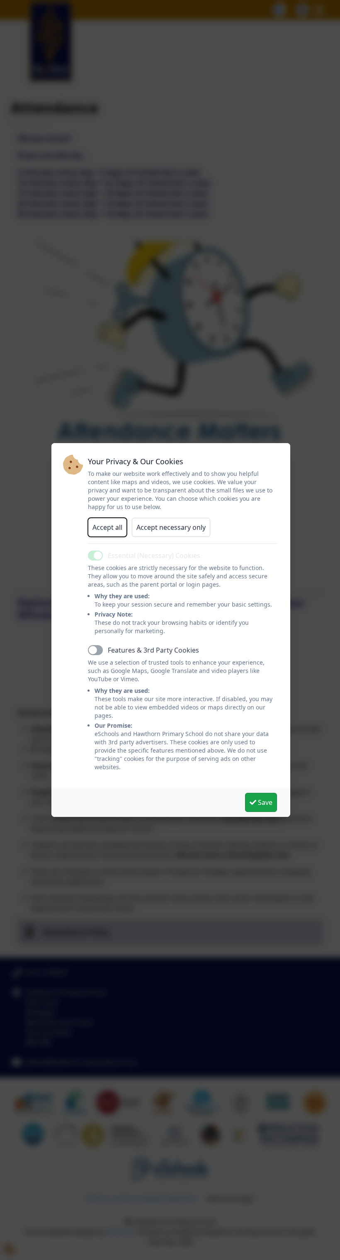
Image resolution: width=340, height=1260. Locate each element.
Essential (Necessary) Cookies (154, 555)
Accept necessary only (171, 527)
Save (264, 802)
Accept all (107, 527)
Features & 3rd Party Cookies (153, 650)
